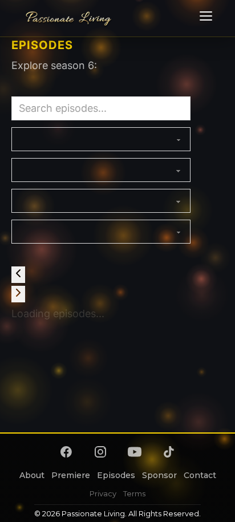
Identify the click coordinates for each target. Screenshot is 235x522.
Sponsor (159, 475)
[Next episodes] (18, 294)
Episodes (116, 475)
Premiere (70, 475)
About (31, 475)
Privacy (103, 493)
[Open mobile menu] (204, 18)
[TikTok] (168, 451)
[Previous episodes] (18, 274)
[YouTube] (134, 451)
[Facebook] (66, 451)
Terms (134, 493)
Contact (200, 475)
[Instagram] (100, 451)
